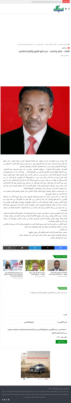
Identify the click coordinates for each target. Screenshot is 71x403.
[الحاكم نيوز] (59, 9)
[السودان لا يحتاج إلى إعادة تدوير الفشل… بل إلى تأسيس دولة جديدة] (57, 265)
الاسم (65, 314)
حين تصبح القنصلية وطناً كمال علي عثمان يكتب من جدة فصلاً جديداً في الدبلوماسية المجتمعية (13, 274)
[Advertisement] (35, 28)
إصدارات (59, 44)
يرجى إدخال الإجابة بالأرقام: (59, 333)
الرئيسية (65, 44)
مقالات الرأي (53, 44)
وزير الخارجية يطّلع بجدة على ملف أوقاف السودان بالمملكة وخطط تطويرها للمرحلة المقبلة (37, 1)
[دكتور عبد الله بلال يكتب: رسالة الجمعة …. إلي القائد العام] (35, 265)
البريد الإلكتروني (62, 322)
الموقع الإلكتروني (29, 322)
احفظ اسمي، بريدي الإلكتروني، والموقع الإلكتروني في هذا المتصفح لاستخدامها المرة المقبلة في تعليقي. (36, 329)
